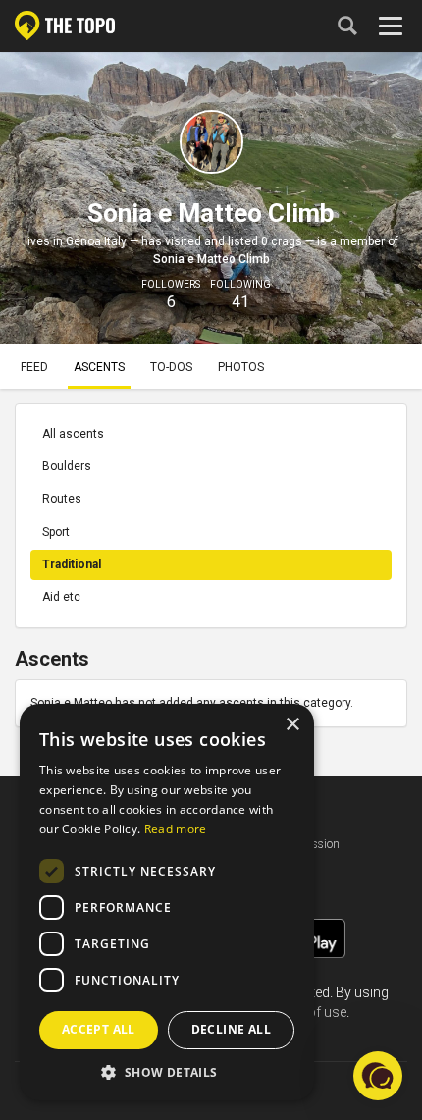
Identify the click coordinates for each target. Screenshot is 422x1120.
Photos (241, 367)
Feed (34, 367)
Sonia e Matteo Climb (211, 259)
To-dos (171, 367)
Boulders (66, 466)
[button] (166, 1071)
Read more (175, 829)
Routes (61, 499)
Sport (56, 532)
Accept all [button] (98, 1029)
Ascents (99, 367)
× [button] (292, 725)
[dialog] (167, 902)
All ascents (73, 434)
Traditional (71, 564)
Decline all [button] (231, 1029)
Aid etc (61, 597)
